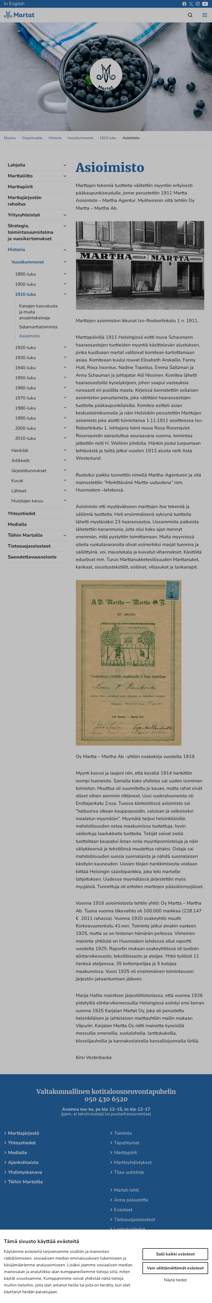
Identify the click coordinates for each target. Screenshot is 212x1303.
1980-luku (25, 408)
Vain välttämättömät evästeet (175, 1268)
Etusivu (10, 137)
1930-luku (25, 358)
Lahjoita (16, 165)
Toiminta (123, 1133)
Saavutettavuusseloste (32, 557)
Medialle (17, 524)
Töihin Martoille (25, 535)
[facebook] (184, 4)
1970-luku (25, 398)
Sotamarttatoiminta (38, 327)
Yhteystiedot (21, 513)
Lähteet (18, 491)
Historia (55, 137)
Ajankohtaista (23, 1162)
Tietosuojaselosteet (29, 546)
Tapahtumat (126, 1143)
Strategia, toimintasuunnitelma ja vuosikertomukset (30, 232)
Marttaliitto (20, 176)
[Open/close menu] (205, 15)
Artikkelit (20, 461)
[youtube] (205, 4)
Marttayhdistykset (133, 1162)
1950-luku (25, 378)
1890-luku (25, 274)
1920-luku (25, 348)
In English (14, 4)
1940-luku (25, 368)
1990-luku (25, 418)
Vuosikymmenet (80, 137)
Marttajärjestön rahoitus (25, 200)
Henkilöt (19, 450)
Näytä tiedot (175, 1280)
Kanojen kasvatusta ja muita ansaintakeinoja (38, 312)
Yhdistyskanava (25, 1172)
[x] (191, 4)
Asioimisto (29, 336)
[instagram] (198, 4)
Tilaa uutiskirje (129, 1172)
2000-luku (25, 428)
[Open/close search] (190, 15)
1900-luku (25, 284)
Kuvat (17, 481)
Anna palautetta (131, 1200)
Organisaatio (32, 137)
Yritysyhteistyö (24, 215)
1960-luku (25, 388)
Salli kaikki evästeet (175, 1254)
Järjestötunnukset (28, 471)
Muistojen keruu (27, 501)
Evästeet (123, 1210)
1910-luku (108, 137)
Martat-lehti (126, 1190)
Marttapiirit (20, 187)
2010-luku (25, 438)
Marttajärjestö (23, 1133)
